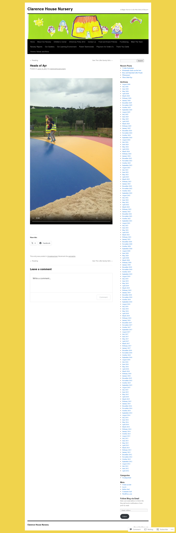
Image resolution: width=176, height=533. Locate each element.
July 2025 (125, 114)
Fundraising (124, 41)
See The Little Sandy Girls (102, 60)
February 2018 (126, 318)
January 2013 (126, 452)
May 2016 (125, 366)
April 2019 (125, 285)
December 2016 (127, 350)
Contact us (92, 41)
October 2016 (126, 355)
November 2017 (127, 325)
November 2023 (127, 161)
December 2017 (127, 323)
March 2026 (126, 96)
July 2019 (125, 279)
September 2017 (127, 329)
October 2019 (126, 272)
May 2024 (125, 147)
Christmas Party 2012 (77, 41)
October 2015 (126, 383)
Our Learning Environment (67, 46)
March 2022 (126, 207)
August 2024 (126, 140)
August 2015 (126, 387)
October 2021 (126, 218)
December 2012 (127, 454)
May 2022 (125, 202)
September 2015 (127, 385)
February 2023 (126, 181)
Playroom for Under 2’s (105, 46)
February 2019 (126, 290)
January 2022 (126, 211)
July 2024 (125, 142)
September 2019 (127, 274)
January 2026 (126, 100)
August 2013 (126, 436)
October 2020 (126, 246)
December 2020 (127, 242)
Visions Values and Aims (39, 51)
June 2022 (125, 200)
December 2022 (127, 186)
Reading (34, 60)
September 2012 (127, 461)
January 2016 (126, 376)
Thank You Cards (122, 46)
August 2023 (126, 167)
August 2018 (126, 304)
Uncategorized (52, 256)
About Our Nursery (44, 41)
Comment (103, 297)
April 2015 (125, 397)
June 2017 (125, 336)
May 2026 (125, 91)
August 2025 (126, 112)
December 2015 (127, 378)
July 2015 (125, 390)
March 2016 (126, 371)
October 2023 (126, 163)
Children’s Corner (60, 41)
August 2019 (126, 276)
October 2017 (126, 327)
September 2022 (127, 193)
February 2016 (126, 373)
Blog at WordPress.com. (141, 527)
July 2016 (125, 362)
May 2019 (125, 283)
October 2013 (126, 434)
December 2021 (127, 214)
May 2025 (125, 119)
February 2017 (126, 346)
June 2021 (125, 228)
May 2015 (125, 394)
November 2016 (127, 353)
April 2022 (125, 205)
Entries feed (125, 489)
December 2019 (127, 267)
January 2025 (126, 128)
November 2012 (127, 457)
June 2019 (125, 281)
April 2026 (125, 93)
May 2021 (125, 230)
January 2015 (126, 404)
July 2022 (125, 198)
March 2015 (126, 399)
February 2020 (126, 262)
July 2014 (125, 417)
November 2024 (127, 133)
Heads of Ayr (38, 65)
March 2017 (126, 343)
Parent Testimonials (86, 46)
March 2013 (126, 447)
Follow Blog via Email (129, 498)
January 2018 (126, 320)
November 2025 (127, 105)
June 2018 (125, 309)
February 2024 (126, 154)
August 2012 (126, 464)
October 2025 (126, 107)
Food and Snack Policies (108, 41)
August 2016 (126, 360)
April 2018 (125, 313)
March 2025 (126, 124)
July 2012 (125, 466)
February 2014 (126, 429)
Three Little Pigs (127, 77)
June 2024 (125, 144)
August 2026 (126, 84)
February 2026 (126, 98)
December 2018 (127, 295)
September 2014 (127, 413)
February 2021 (126, 237)
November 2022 (127, 188)
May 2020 (125, 255)
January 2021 (126, 239)
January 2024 (126, 156)
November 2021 (127, 216)
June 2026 (125, 89)
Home (32, 41)
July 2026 (125, 86)
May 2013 (125, 443)
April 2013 (125, 445)
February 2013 (126, 450)
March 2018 (126, 316)
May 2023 (125, 174)
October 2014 (126, 410)
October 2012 (126, 459)
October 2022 (126, 191)
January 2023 (126, 184)
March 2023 (126, 179)
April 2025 (125, 121)
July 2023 (125, 170)
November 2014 (127, 408)
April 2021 (125, 232)
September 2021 (127, 221)
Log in (124, 487)
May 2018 (125, 311)
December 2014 (127, 406)
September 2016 (127, 357)
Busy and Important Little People (132, 73)
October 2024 (126, 135)
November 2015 (127, 380)
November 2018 (127, 297)
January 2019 (126, 292)
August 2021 (126, 223)
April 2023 (125, 177)
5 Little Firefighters (128, 68)
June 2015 (125, 392)
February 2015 (126, 401)
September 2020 (127, 248)
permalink (71, 256)
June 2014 (125, 420)
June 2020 (125, 253)
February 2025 (126, 126)
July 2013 (125, 438)
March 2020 (126, 260)
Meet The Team (137, 41)
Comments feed (127, 491)
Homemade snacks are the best (131, 70)
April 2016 (125, 369)
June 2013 (125, 441)
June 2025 (125, 117)
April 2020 (125, 258)
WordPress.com (127, 494)
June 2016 (125, 364)
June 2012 (125, 468)
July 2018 (125, 306)
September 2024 (127, 137)
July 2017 (125, 334)
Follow (125, 516)
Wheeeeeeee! (126, 75)
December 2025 (127, 103)
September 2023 (127, 165)
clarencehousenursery (58, 69)
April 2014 (125, 424)
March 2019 (126, 288)
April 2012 (125, 471)
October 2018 (126, 299)
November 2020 (127, 244)
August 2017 (126, 332)
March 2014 (126, 427)
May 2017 (125, 339)
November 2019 (127, 269)
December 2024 (127, 130)
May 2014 (125, 422)
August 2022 (126, 195)
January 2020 (126, 265)
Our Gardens (50, 46)
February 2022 (126, 209)
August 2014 (126, 415)
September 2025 (127, 110)
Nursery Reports (36, 46)
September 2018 (127, 302)
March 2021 (126, 235)
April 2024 (125, 149)
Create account (126, 485)
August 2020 (126, 251)
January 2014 (126, 431)
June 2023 (125, 172)
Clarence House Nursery (50, 8)
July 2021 (125, 225)
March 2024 (126, 151)
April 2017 (125, 341)
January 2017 (126, 348)
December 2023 (127, 158)
